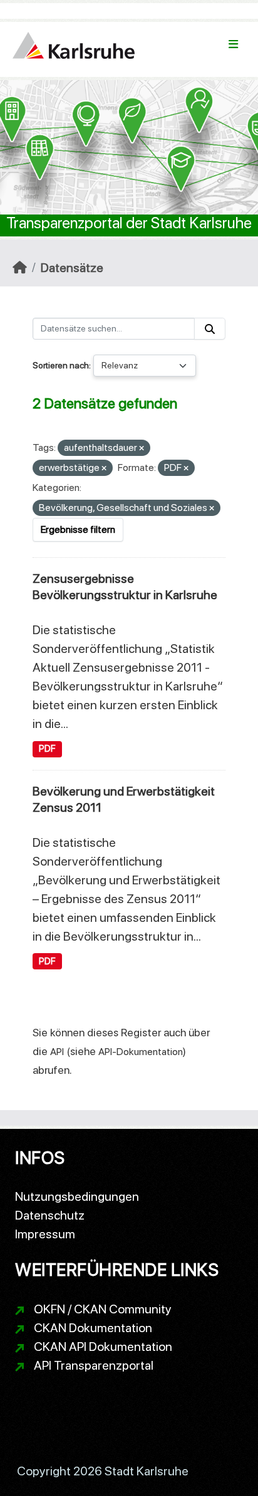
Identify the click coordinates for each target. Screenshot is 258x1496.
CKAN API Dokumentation (103, 1346)
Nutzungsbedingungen (77, 1196)
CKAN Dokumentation (93, 1327)
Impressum (45, 1233)
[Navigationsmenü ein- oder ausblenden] (233, 44)
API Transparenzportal (93, 1365)
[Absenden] (209, 329)
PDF (47, 748)
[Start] (20, 267)
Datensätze (72, 267)
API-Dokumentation (140, 1052)
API (57, 1052)
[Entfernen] (141, 449)
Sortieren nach (61, 365)
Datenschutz (50, 1215)
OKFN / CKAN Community (103, 1309)
